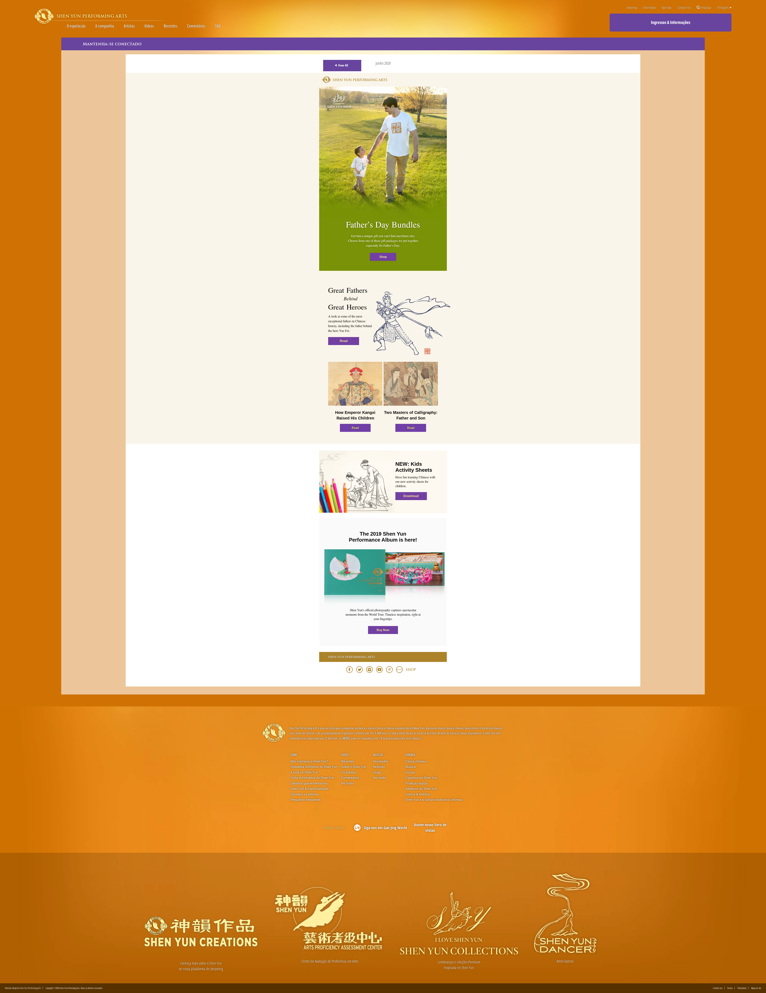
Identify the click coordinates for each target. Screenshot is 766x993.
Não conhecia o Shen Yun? (309, 761)
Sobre (293, 754)
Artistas (129, 26)
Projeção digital (416, 783)
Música (410, 767)
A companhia (104, 26)
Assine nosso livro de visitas (430, 827)
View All (343, 65)
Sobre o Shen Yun (353, 767)
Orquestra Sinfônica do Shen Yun (313, 767)
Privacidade (741, 988)
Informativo (649, 7)
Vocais (410, 772)
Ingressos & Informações (670, 22)
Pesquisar (706, 7)
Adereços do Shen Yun (421, 788)
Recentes (170, 26)
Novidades (380, 761)
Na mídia (347, 783)
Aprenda (666, 7)
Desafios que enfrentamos (309, 783)
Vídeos (149, 26)
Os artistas (348, 772)
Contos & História (417, 794)
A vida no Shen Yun (304, 772)
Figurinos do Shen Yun (421, 777)
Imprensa (632, 7)
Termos (730, 988)
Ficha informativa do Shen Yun (312, 777)
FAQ (217, 26)
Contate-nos (684, 7)
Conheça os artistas (304, 794)
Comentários (196, 26)
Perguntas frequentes (305, 799)
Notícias (378, 754)
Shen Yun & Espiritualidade (309, 788)
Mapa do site (756, 988)
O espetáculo (76, 26)
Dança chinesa (415, 761)
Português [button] (723, 7)
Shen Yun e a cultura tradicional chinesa (433, 799)
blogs (377, 772)
